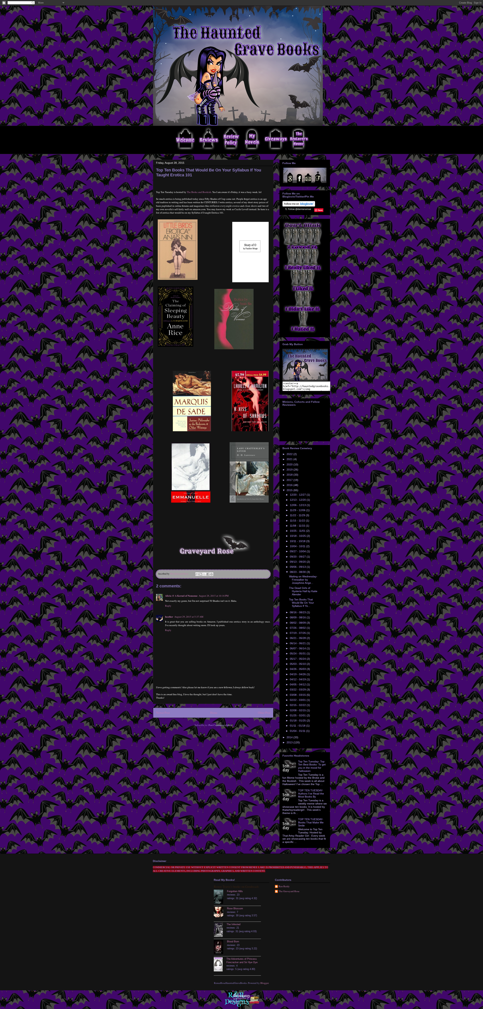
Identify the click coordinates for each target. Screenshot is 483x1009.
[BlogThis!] (201, 574)
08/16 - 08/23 (298, 612)
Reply (168, 605)
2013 (290, 742)
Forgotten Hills (235, 891)
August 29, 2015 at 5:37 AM (188, 616)
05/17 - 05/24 (298, 658)
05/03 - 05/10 (298, 663)
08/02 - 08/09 (298, 622)
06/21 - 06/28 (298, 637)
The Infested (233, 924)
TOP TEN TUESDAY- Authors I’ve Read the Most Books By (311, 793)
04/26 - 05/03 (298, 668)
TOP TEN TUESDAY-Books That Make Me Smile (311, 822)
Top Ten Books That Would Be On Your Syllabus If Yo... (301, 602)
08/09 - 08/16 (298, 617)
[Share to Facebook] (208, 574)
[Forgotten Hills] (220, 897)
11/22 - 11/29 (298, 515)
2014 (290, 737)
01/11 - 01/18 (298, 725)
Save (320, 210)
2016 (290, 485)
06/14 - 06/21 (298, 643)
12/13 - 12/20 (298, 499)
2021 (290, 459)
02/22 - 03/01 (298, 699)
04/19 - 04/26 (298, 674)
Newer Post (163, 712)
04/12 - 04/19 (298, 679)
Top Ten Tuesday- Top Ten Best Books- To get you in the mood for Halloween (312, 766)
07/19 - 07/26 (298, 632)
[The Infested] (220, 930)
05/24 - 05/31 (298, 653)
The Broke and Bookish (199, 192)
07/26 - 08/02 (298, 627)
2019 (290, 469)
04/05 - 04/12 (298, 684)
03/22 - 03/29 (298, 689)
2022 (290, 454)
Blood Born (233, 941)
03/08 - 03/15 (298, 694)
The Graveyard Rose (289, 891)
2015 (290, 490)
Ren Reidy (284, 886)
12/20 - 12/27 (298, 494)
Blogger (264, 983)
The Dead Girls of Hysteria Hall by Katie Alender (303, 591)
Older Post (264, 712)
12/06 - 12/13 (298, 505)
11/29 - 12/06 (298, 510)
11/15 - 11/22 (298, 520)
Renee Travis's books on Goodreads (236, 886)
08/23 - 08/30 (298, 571)
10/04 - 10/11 (298, 546)
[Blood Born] (220, 947)
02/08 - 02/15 (298, 710)
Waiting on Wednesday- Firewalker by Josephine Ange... (303, 579)
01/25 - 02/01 (298, 715)
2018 (290, 474)
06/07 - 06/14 (298, 648)
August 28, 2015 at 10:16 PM (214, 595)
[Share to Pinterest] (211, 574)
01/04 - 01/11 (298, 730)
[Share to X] (204, 574)
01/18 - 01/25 (298, 720)
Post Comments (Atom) (220, 725)
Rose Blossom (235, 908)
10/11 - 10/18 (298, 541)
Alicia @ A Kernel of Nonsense (181, 595)
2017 (290, 479)
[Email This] (197, 574)
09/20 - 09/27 (298, 556)
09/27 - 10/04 (298, 551)
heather (169, 616)
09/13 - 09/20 (298, 561)
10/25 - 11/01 (298, 530)
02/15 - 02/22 (298, 705)
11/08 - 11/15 (298, 525)
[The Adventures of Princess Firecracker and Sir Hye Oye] (220, 964)
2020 (290, 464)
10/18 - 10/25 (298, 535)
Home (213, 712)
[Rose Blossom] (220, 912)
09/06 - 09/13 (298, 566)
